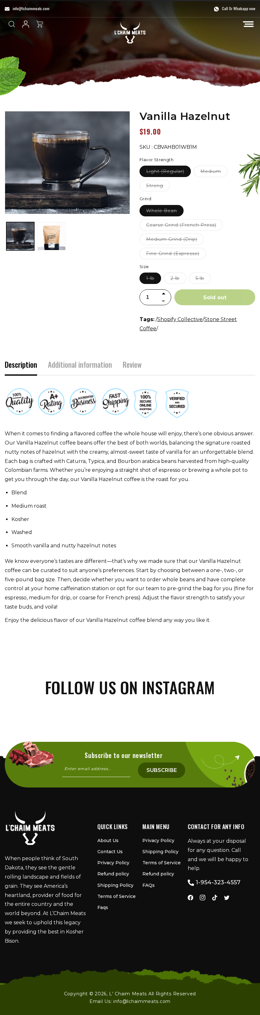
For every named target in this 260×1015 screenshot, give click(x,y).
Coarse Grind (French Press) (184, 226)
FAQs (148, 885)
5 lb (203, 279)
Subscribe (161, 770)
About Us (108, 840)
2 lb (178, 279)
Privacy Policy (113, 863)
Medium (214, 172)
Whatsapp (240, 8)
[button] (248, 24)
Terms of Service (116, 896)
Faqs (102, 907)
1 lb (153, 279)
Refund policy (113, 874)
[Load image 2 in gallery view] (51, 236)
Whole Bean (165, 212)
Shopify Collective (180, 319)
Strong (158, 186)
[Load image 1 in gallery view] (20, 236)
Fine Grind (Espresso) (176, 254)
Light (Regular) (168, 172)
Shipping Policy (115, 885)
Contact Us (110, 851)
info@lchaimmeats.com (142, 1001)
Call (225, 8)
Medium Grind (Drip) (175, 240)
